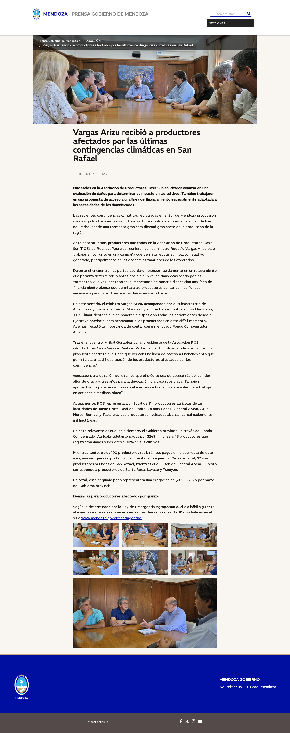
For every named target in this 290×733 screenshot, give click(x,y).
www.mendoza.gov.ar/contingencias (111, 518)
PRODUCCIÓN (91, 40)
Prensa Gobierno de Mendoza (58, 40)
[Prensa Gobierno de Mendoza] (50, 14)
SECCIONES (217, 23)
